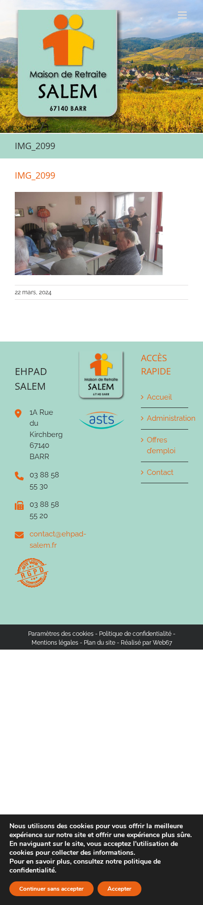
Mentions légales (55, 642)
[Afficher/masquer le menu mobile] (183, 15)
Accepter (119, 889)
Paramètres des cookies (61, 633)
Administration (165, 418)
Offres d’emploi (161, 446)
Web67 (162, 642)
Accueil (159, 397)
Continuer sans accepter (51, 889)
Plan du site (99, 642)
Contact (160, 472)
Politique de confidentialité (135, 633)
